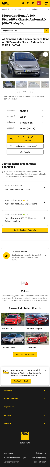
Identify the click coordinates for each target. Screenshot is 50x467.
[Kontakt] (33, 3)
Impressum (8, 453)
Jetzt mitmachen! (21, 381)
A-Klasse (35, 9)
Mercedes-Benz (21, 9)
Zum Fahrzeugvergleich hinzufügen (27, 138)
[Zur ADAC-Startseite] (5, 3)
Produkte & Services (11, 398)
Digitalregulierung (39, 457)
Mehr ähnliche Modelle (25, 354)
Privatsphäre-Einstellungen (15, 457)
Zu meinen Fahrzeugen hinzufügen (27, 146)
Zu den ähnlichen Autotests (25, 230)
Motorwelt (8, 423)
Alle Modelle (25, 152)
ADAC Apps (8, 390)
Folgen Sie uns (9, 407)
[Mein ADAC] (28, 3)
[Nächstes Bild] (32, 91)
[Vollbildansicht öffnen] (45, 54)
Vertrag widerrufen (11, 462)
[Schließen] (45, 370)
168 (44, 9)
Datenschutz (41, 453)
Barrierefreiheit (40, 462)
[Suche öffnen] (23, 3)
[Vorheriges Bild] (17, 91)
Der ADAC (7, 415)
